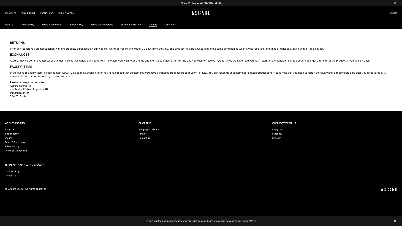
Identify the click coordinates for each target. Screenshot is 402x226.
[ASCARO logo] (201, 14)
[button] (393, 13)
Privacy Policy (249, 221)
